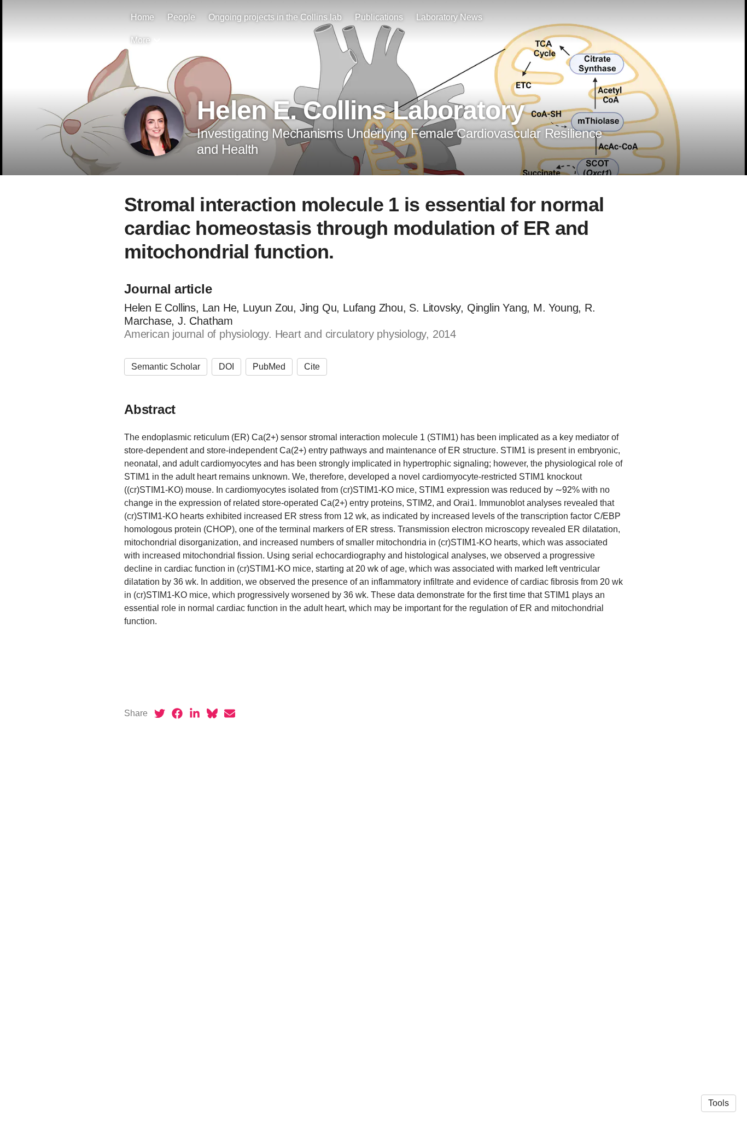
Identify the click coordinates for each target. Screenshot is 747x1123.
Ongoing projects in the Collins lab (275, 17)
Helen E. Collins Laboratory (360, 110)
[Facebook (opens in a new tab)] (177, 713)
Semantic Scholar (165, 366)
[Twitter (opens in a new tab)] (159, 713)
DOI (226, 366)
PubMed (269, 366)
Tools (718, 1103)
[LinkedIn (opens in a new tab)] (194, 713)
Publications (379, 17)
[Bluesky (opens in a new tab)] (212, 713)
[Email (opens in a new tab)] (229, 713)
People (181, 17)
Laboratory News (449, 17)
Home (142, 17)
